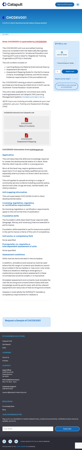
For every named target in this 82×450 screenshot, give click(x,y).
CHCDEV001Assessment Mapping (26, 140)
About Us (5, 357)
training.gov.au (36, 149)
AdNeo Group (21, 446)
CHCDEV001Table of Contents (26, 124)
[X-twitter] (10, 441)
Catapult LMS (7, 341)
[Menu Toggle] (78, 4)
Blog (4, 410)
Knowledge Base (8, 406)
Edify (4, 348)
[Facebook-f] (4, 441)
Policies (5, 361)
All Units (5, 34)
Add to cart (70, 71)
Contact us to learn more (33, 97)
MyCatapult (6, 344)
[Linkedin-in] (16, 441)
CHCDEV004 (41, 42)
